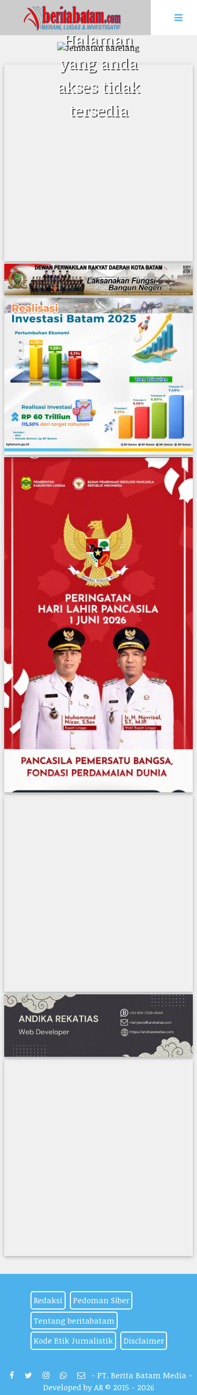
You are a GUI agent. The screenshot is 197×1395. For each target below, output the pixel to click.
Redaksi (48, 1300)
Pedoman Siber (101, 1300)
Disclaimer (143, 1340)
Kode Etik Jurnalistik (73, 1340)
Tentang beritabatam (74, 1320)
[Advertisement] (98, 163)
